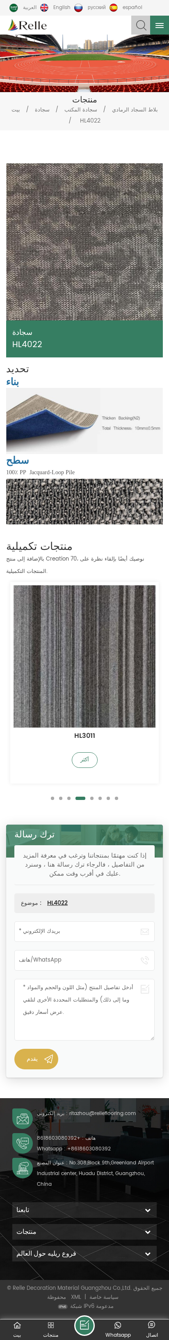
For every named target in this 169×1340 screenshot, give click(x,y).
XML (76, 1297)
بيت (15, 110)
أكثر (84, 760)
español (132, 8)
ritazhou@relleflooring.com (102, 1113)
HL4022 (57, 903)
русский (97, 8)
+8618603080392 (58, 1138)
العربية (30, 8)
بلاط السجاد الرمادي (135, 110)
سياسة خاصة (104, 1297)
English (62, 8)
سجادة (42, 110)
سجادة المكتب (80, 110)
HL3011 (84, 736)
